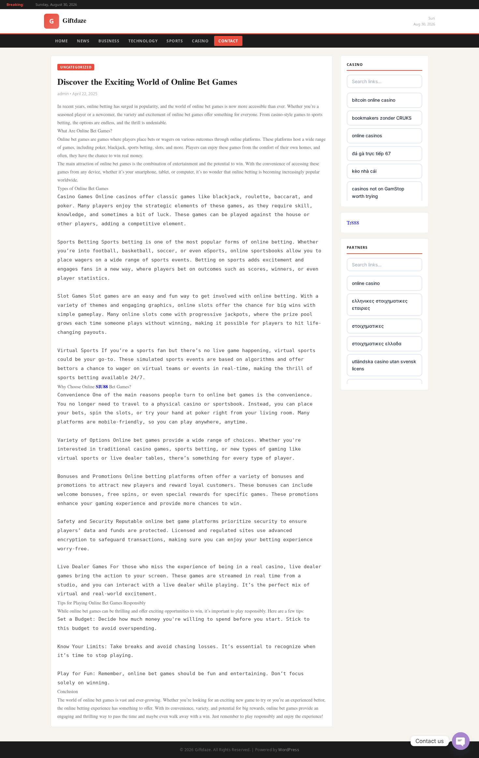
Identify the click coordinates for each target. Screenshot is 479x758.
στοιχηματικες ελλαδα (376, 343)
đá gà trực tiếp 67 (371, 153)
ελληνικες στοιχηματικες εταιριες (380, 304)
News (83, 41)
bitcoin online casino (373, 100)
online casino (366, 283)
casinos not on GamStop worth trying (378, 192)
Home (61, 41)
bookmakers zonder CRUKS (382, 118)
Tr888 (353, 222)
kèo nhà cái (364, 171)
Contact (228, 41)
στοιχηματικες (368, 326)
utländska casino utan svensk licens (384, 365)
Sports (175, 41)
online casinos (367, 135)
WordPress (288, 749)
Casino (200, 41)
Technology (142, 41)
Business (108, 41)
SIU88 (102, 386)
